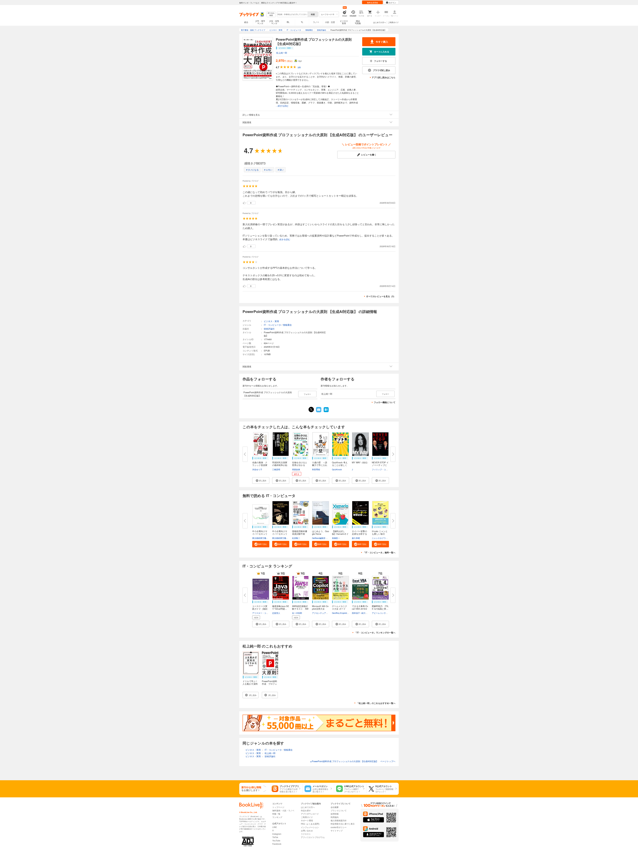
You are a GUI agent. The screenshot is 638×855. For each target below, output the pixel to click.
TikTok (275, 837)
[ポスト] (311, 409)
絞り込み (271, 14)
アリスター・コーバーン (263, 612)
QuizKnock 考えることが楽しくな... (340, 465)
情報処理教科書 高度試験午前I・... (299, 534)
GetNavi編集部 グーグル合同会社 (327, 538)
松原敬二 (296, 538)
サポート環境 (307, 820)
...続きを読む (282, 106)
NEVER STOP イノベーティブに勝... (380, 465)
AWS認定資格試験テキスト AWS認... (300, 608)
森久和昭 (356, 538)
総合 (246, 22)
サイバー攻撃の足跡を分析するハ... (359, 534)
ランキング (277, 817)
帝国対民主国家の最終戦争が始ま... (279, 465)
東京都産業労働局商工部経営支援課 (268, 538)
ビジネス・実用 (271, 321)
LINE (274, 827)
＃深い (280, 169)
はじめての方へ (379, 22)
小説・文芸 (330, 22)
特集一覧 (276, 813)
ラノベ (316, 22)
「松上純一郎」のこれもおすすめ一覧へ (376, 703)
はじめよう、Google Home (320, 532)
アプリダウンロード (310, 813)
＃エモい (268, 169)
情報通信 (287, 324)
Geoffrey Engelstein (341, 612)
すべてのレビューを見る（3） (380, 296)
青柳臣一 (336, 538)
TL (302, 22)
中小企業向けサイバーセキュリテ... (259, 534)
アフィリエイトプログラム (313, 837)
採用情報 (335, 813)
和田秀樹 (316, 469)
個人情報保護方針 (339, 820)
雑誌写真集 (358, 22)
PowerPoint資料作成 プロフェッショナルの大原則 (269, 685)
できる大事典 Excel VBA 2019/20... (360, 608)
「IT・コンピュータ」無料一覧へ (379, 552)
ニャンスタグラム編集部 (383, 538)
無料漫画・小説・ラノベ (283, 810)
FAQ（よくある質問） (311, 823)
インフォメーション (310, 827)
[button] (260, 480)
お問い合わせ (307, 830)
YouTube (276, 840)
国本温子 (356, 612)
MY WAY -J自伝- (360, 462)
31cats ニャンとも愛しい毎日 (380, 532)
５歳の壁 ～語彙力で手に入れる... (319, 465)
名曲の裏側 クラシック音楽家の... (259, 465)
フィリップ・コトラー (382, 469)
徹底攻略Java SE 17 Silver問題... (280, 607)
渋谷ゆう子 (257, 469)
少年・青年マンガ (260, 22)
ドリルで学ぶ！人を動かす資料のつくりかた (250, 684)
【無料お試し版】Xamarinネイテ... (340, 534)
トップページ (278, 807)
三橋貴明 (276, 469)
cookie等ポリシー (339, 827)
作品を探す (306, 810)
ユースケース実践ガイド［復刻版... (259, 608)
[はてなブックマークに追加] (326, 411)
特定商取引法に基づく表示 (343, 823)
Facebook (276, 843)
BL (288, 22)
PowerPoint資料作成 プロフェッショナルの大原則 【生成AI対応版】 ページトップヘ (352, 761)
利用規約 (335, 817)
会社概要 (335, 807)
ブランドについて (339, 810)
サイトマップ (337, 830)
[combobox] (292, 14)
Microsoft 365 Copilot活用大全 (320, 607)
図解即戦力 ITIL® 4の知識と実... (380, 607)
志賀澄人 (276, 612)
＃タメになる (252, 169)
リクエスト (306, 833)
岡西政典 (296, 469)
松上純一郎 (281, 52)
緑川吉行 (365, 612)
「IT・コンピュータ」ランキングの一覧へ (375, 632)
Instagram (276, 833)
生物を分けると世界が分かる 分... (299, 465)
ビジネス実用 (344, 22)
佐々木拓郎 (297, 612)
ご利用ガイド (393, 22)
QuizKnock (337, 469)
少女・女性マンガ (274, 22)
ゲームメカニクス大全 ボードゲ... (339, 608)
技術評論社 (269, 328)
